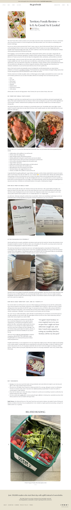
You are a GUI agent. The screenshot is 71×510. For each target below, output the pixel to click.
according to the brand (41, 249)
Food (35, 484)
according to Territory (24, 69)
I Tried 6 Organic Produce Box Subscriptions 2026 (35, 482)
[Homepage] (35, 4)
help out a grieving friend (22, 334)
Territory (12, 53)
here (16, 44)
